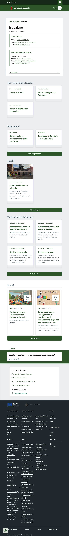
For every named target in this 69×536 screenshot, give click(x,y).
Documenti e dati (12, 419)
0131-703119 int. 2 (23, 40)
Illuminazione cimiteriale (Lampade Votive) (27, 520)
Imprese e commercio (41, 421)
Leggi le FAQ (39, 459)
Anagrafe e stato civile (27, 422)
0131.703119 (11, 455)
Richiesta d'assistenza (41, 470)
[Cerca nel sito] (59, 8)
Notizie (12, 308)
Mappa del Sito (53, 529)
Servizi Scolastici (16, 36)
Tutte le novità (34, 338)
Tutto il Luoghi (34, 210)
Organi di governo (12, 424)
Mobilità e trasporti (41, 424)
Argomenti (17, 22)
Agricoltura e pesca (26, 416)
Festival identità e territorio (27, 510)
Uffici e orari (10, 478)
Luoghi (51, 432)
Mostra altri (14, 72)
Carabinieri (24, 482)
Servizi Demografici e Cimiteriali (21, 52)
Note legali (39, 447)
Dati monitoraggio (12, 529)
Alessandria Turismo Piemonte (26, 461)
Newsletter (53, 446)
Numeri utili (10, 480)
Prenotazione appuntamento (41, 466)
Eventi (51, 435)
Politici (9, 432)
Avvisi (51, 421)
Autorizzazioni (25, 427)
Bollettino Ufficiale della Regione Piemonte (27, 472)
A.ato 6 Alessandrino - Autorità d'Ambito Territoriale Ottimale (27, 447)
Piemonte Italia (25, 501)
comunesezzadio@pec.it (21, 44)
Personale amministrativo (13, 428)
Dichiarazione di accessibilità (41, 451)
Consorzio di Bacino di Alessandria (27, 486)
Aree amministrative (13, 416)
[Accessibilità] (5, 530)
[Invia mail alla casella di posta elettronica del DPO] (13, 493)
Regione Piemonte (11, 2)
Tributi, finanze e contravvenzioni (41, 428)
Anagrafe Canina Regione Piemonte (27, 467)
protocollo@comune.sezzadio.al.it (25, 42)
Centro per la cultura (16, 182)
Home (10, 22)
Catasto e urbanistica (27, 429)
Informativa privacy (41, 444)
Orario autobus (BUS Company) (27, 504)
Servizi (27, 529)
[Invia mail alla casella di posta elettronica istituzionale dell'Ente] (13, 461)
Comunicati (53, 419)
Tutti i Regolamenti (34, 154)
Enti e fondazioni (12, 421)
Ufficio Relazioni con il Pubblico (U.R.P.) (13, 473)
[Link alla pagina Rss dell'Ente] (51, 444)
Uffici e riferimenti (15, 89)
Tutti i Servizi (34, 274)
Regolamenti (13, 132)
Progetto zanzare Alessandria (27, 515)
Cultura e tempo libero (27, 433)
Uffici (8, 435)
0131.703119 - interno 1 (24, 58)
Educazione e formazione (17, 223)
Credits (39, 529)
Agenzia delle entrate (27, 452)
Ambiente (24, 419)
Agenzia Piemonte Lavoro (27, 456)
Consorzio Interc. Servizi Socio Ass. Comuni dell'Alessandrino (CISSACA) (27, 494)
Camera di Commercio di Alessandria (27, 478)
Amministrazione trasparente (41, 456)
